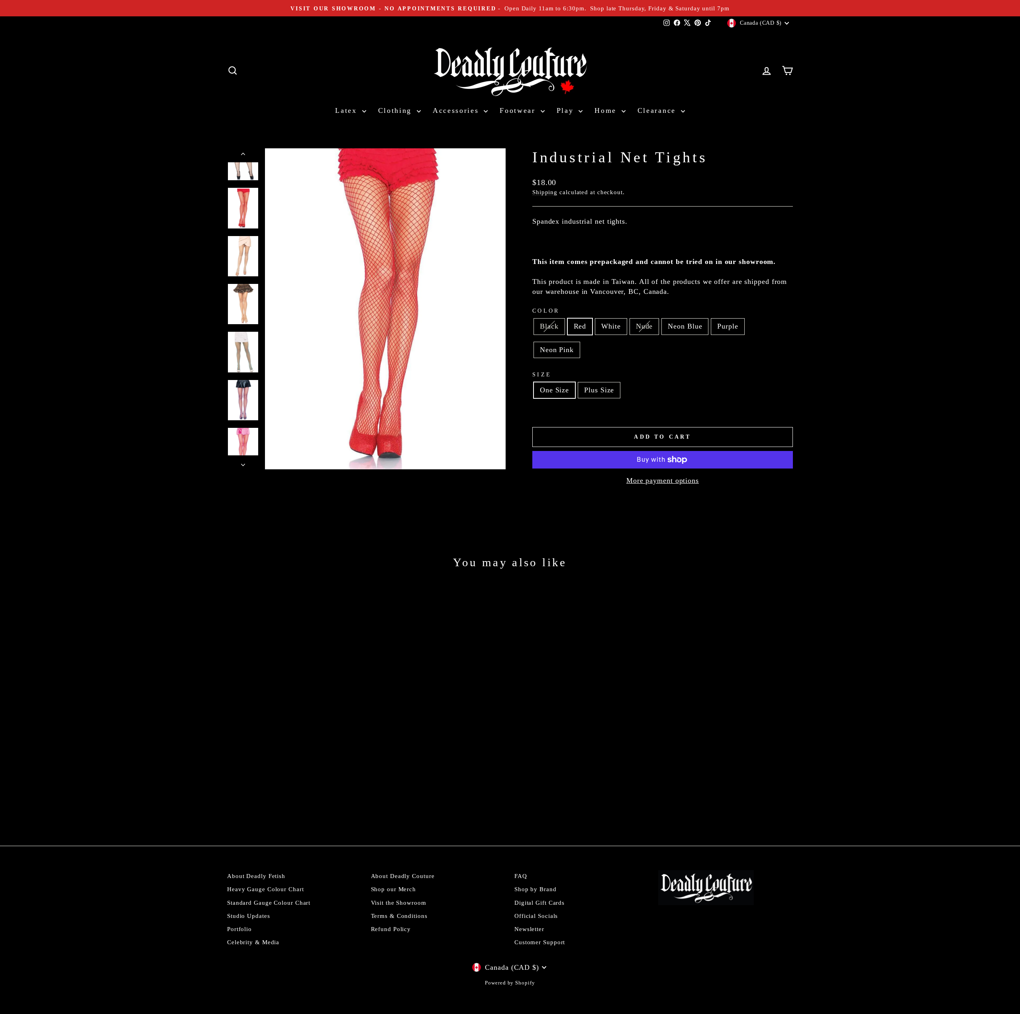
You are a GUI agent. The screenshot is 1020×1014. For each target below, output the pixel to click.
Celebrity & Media (253, 942)
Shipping (544, 192)
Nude (644, 326)
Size (541, 374)
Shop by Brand (535, 889)
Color (546, 310)
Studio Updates (248, 915)
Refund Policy (391, 928)
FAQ (520, 875)
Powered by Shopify (510, 983)
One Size (554, 390)
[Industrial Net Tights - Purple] (316, 798)
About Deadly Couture (403, 875)
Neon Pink (557, 350)
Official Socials (536, 915)
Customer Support (539, 942)
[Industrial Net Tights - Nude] (294, 798)
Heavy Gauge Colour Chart (265, 889)
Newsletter (529, 928)
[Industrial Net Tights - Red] (273, 798)
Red (580, 326)
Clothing (396, 110)
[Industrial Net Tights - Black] (262, 798)
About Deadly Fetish (256, 875)
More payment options (662, 480)
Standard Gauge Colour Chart (268, 902)
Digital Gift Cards (539, 902)
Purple (727, 326)
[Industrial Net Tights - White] (284, 798)
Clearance (658, 110)
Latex (347, 110)
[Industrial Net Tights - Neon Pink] (327, 798)
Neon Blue (685, 326)
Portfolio (239, 928)
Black (549, 326)
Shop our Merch (393, 889)
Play (567, 110)
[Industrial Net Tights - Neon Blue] (305, 798)
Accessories (457, 110)
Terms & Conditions (399, 915)
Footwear (519, 110)
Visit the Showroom (398, 902)
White (611, 326)
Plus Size (599, 390)
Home (607, 110)
